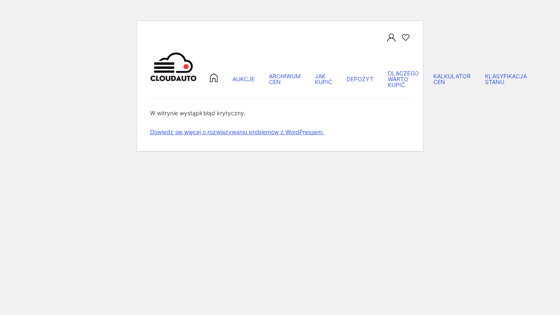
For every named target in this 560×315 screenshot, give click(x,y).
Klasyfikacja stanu (506, 79)
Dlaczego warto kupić (403, 79)
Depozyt (359, 79)
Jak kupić (323, 79)
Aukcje (243, 79)
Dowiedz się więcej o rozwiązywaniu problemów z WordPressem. (237, 131)
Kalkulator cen (452, 79)
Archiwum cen (284, 79)
